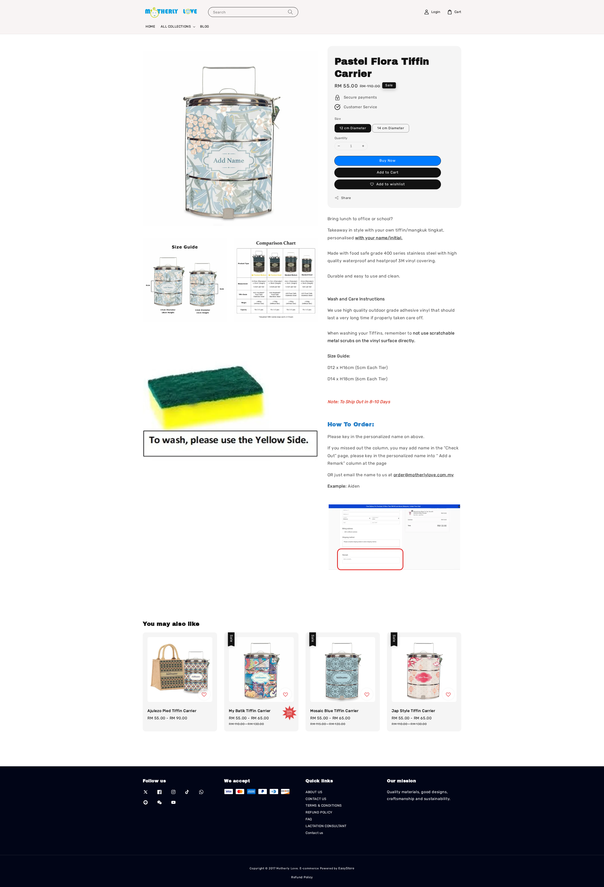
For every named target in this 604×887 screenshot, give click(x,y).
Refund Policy (302, 877)
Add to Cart (387, 172)
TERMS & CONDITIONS (324, 806)
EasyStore (346, 868)
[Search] (290, 12)
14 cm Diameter (390, 128)
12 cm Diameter (353, 128)
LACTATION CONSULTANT (326, 826)
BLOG (204, 27)
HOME (150, 27)
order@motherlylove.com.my (424, 474)
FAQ (309, 819)
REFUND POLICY (319, 812)
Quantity (341, 138)
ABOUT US (314, 792)
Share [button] (346, 198)
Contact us (314, 833)
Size (338, 118)
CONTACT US (316, 799)
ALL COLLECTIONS (176, 27)
